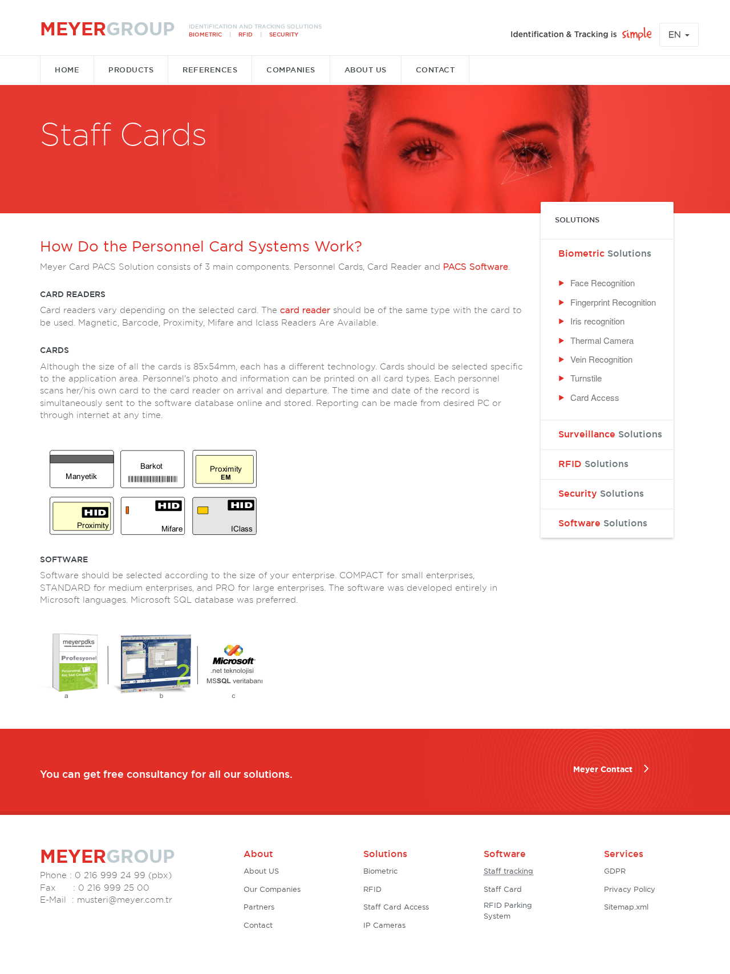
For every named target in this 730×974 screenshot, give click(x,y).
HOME (67, 70)
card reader (305, 310)
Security (601, 493)
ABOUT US (365, 70)
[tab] (607, 253)
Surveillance (610, 434)
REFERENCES (209, 70)
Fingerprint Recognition (613, 302)
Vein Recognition (601, 359)
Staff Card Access (396, 907)
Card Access (594, 397)
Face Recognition (602, 283)
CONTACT (435, 70)
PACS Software (475, 266)
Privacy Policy (629, 890)
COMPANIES (290, 70)
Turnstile (586, 378)
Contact (258, 926)
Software (602, 523)
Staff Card (503, 890)
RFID (593, 463)
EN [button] (676, 34)
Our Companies (272, 890)
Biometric (604, 253)
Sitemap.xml (626, 907)
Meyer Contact (602, 769)
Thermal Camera (602, 340)
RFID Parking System (508, 911)
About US (261, 871)
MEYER (107, 28)
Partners (259, 907)
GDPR (615, 871)
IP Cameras (384, 926)
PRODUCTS (130, 70)
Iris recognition (597, 321)
